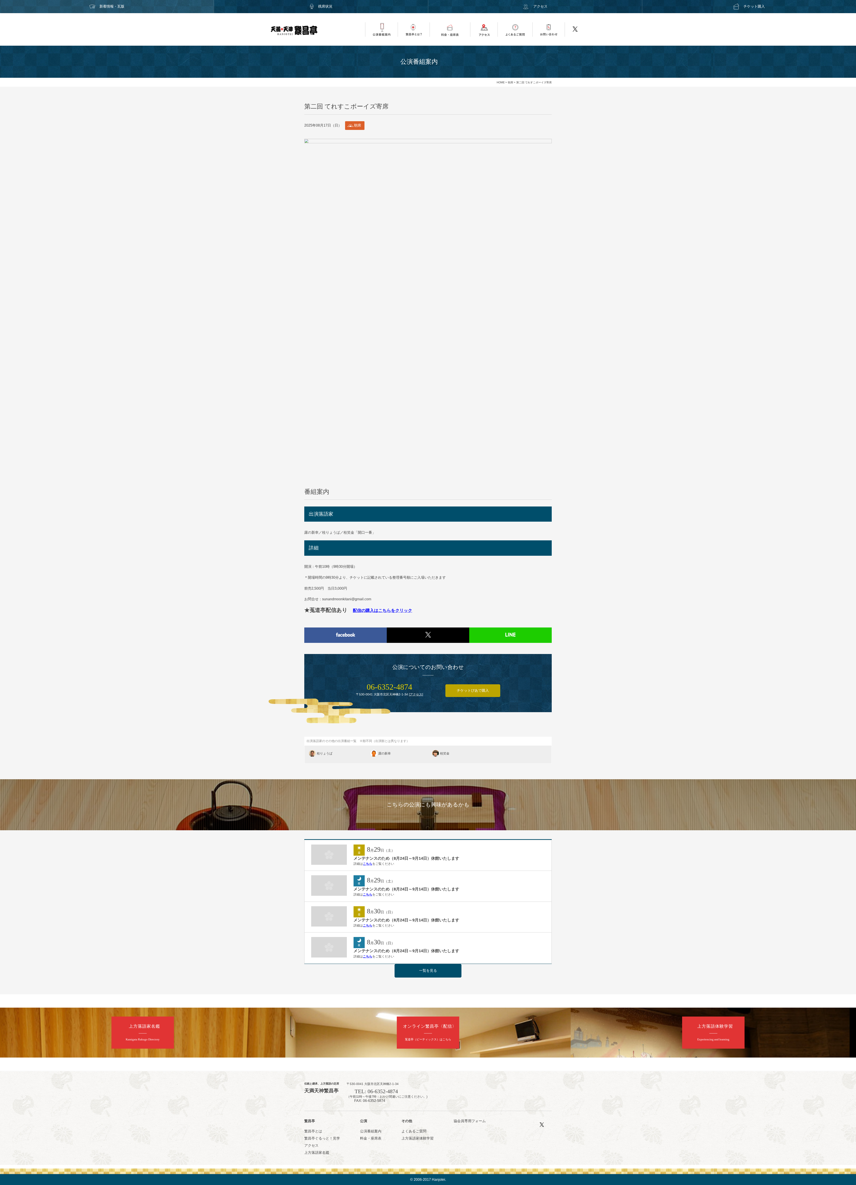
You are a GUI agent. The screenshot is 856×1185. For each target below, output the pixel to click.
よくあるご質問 (413, 1131)
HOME (501, 82)
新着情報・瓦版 (111, 6)
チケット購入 (754, 6)
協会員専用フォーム (470, 1121)
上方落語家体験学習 (417, 1138)
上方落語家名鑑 (316, 1152)
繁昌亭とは (313, 1131)
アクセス (540, 6)
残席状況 (325, 6)
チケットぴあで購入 (473, 690)
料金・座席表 (370, 1138)
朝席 (510, 82)
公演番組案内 (370, 1131)
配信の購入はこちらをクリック (382, 610)
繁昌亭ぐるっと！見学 (322, 1138)
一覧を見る (428, 970)
